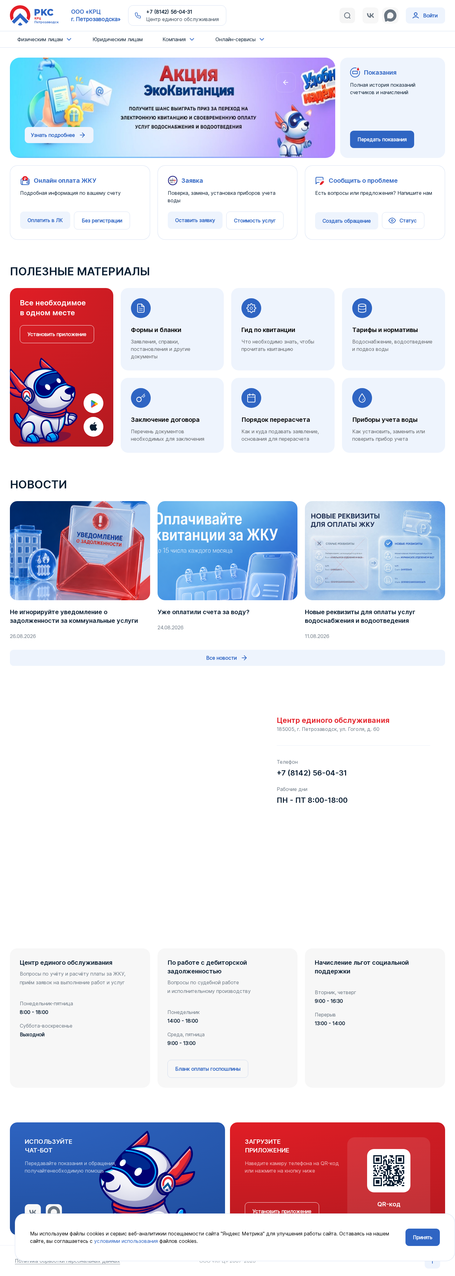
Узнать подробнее (53, 135)
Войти (430, 15)
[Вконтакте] (370, 15)
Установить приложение (57, 334)
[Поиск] (347, 15)
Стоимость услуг (255, 220)
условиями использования (126, 1241)
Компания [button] (174, 39)
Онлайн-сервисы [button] (235, 39)
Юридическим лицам (118, 39)
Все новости (221, 658)
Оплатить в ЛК (45, 220)
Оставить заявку (195, 220)
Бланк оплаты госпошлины (207, 1069)
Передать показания (382, 139)
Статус (408, 220)
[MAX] (390, 15)
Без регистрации (102, 220)
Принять (422, 1237)
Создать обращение (347, 221)
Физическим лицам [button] (40, 39)
